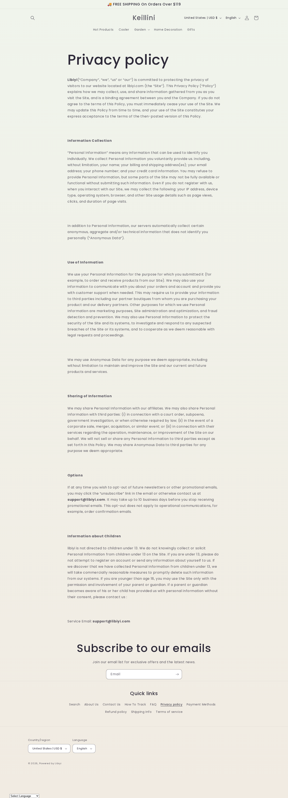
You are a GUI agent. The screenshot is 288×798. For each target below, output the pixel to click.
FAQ (153, 704)
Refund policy (116, 712)
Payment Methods (201, 704)
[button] (32, 18)
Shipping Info (141, 712)
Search (74, 704)
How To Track (135, 704)
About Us (91, 704)
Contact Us (112, 704)
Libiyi (58, 763)
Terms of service (169, 712)
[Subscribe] (177, 674)
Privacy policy (171, 704)
